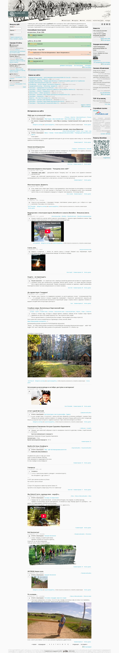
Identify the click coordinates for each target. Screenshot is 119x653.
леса (82, 131)
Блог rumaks (70, 194)
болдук (32, 311)
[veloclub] (101, 114)
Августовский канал (81, 117)
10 (62, 644)
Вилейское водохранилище (84, 216)
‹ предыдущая (41, 644)
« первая (34, 644)
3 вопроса (31, 467)
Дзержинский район (86, 412)
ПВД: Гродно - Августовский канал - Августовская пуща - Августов (62, 119)
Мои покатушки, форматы (38, 185)
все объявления (104, 92)
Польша (67, 117)
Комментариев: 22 (78, 164)
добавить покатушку (65, 65)
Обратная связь (99, 20)
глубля (37, 311)
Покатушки (66, 20)
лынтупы (51, 311)
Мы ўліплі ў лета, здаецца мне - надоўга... (44, 494)
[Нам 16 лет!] (104, 24)
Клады (108, 20)
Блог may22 (69, 272)
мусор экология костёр (85, 249)
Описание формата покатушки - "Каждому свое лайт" (48, 169)
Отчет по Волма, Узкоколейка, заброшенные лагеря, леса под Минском (55, 129)
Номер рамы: (96, 55)
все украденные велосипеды (101, 62)
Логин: (12, 27)
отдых (86, 131)
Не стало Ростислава (100, 30)
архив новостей (105, 38)
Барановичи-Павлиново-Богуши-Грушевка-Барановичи (49, 426)
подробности (96, 60)
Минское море (87, 596)
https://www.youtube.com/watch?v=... (37, 321)
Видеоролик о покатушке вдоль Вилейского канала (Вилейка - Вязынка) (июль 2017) (58, 214)
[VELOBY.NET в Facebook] (107, 24)
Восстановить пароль (17, 39)
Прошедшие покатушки (36, 70)
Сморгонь (88, 311)
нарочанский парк (70, 311)
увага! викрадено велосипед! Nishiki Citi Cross (100, 48)
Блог (72, 303)
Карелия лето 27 (38, 61)
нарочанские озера (59, 311)
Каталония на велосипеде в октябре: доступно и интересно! (51, 387)
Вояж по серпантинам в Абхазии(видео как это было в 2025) (17, 51)
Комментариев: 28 (78, 288)
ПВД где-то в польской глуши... (40, 115)
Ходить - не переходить (37, 277)
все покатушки (78, 65)
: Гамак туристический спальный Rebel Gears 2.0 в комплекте (101, 82)
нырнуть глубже (85, 105)
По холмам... (32, 594)
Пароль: (12, 30)
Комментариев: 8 (78, 142)
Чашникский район (86, 448)
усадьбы (89, 428)
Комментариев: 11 (78, 489)
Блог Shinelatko (32, 206)
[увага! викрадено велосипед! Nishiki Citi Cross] (95, 59)
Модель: (95, 53)
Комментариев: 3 (78, 642)
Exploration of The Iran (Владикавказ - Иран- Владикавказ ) (51, 52)
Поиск (89, 20)
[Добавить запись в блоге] (90, 109)
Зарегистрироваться (16, 37)
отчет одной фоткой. (36, 411)
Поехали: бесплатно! (50, 536)
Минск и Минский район (69, 131)
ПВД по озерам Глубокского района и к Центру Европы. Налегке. (17, 61)
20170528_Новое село (35, 571)
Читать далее (87, 124)
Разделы (75, 20)
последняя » (84, 644)
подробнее (106, 157)
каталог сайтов (105, 134)
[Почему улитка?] (102, 24)
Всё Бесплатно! (33, 532)
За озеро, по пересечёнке (51, 498)
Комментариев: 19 (78, 566)
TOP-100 (107, 104)
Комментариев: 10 (86, 441)
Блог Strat (70, 164)
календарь (88, 65)
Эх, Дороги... (32, 198)
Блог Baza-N (31, 381)
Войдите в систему (37, 124)
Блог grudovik (36, 243)
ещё (24, 87)
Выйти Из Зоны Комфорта (38, 446)
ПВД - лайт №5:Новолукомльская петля (55, 449)
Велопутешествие (56, 216)
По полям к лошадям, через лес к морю (55, 598)
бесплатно (88, 534)
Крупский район (76, 448)
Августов (73, 117)
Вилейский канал (72, 216)
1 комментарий (79, 527)
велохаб (89, 148)
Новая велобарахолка (36, 147)
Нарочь (78, 311)
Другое (89, 45)
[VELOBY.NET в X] (109, 24)
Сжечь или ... (32, 248)
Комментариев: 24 (78, 272)
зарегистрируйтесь (50, 124)
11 (65, 644)
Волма (78, 131)
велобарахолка (82, 148)
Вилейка (64, 216)
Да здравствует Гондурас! (38, 292)
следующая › (75, 644)
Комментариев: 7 (78, 180)
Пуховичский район (80, 534)
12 (68, 644)
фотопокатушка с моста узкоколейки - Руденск (57, 414)
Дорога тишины (37, 35)
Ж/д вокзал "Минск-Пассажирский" (83, 36)
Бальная (39, 44)
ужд (90, 131)
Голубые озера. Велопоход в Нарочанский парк (46, 308)
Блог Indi (70, 288)
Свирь (83, 311)
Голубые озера (44, 311)
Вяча (72, 496)
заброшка (83, 428)
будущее (75, 148)
